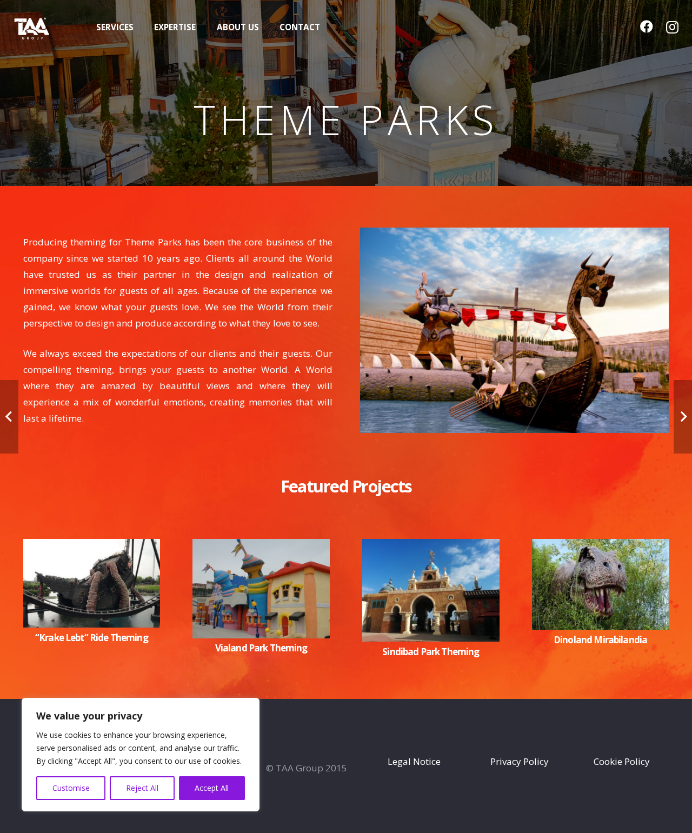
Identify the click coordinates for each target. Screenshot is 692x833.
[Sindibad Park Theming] (431, 547)
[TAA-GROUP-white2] (43, 27)
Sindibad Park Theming (430, 651)
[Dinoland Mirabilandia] (600, 547)
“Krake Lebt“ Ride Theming (91, 637)
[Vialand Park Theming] (261, 547)
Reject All (142, 788)
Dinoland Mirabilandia (600, 640)
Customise (71, 788)
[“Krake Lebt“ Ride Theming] (92, 547)
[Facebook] (646, 26)
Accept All (212, 788)
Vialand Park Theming (261, 648)
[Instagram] (672, 27)
